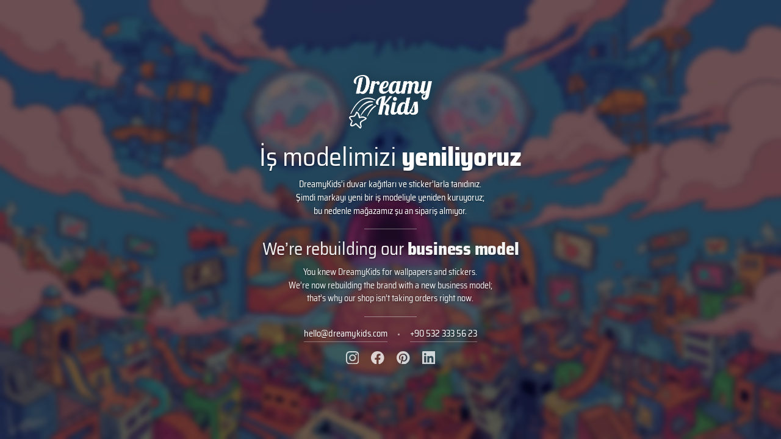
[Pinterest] (403, 358)
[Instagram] (352, 358)
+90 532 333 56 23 (443, 333)
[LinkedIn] (429, 358)
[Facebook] (377, 358)
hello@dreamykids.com (345, 333)
